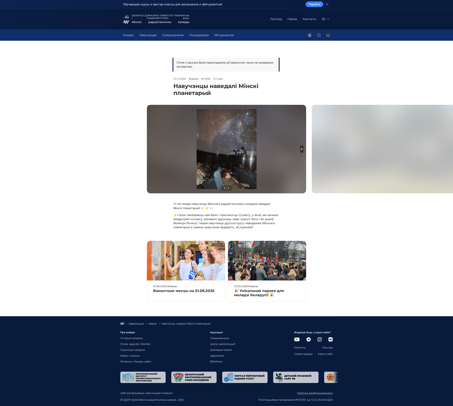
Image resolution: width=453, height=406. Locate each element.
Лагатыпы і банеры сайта (135, 361)
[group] (143, 377)
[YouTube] (297, 340)
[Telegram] (308, 339)
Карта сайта (325, 353)
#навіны (194, 78)
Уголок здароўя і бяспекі (135, 343)
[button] (302, 149)
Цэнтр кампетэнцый (222, 343)
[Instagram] (319, 339)
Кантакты (309, 19)
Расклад (276, 19)
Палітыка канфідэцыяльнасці (315, 392)
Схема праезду (303, 353)
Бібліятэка (216, 361)
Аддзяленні (217, 355)
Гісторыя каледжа (131, 338)
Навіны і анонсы (130, 355)
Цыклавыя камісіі (221, 349)
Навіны (292, 19)
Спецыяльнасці (219, 338)
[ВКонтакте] (330, 339)
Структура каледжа (132, 349)
